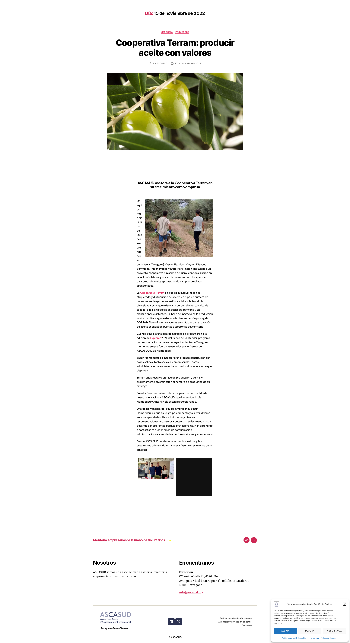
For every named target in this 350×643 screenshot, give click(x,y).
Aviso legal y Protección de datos (323, 638)
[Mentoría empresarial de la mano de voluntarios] (246, 540)
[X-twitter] (178, 621)
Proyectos (182, 32)
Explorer (155, 338)
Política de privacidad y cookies (294, 638)
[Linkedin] (171, 621)
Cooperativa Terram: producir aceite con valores (175, 47)
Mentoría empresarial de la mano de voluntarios (129, 540)
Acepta (285, 630)
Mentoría (167, 32)
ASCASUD (162, 63)
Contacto (247, 625)
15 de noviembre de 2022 (188, 63)
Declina (309, 630)
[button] (344, 604)
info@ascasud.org (191, 592)
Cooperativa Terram (152, 292)
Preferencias (334, 630)
